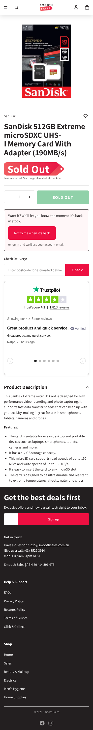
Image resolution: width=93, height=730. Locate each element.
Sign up (53, 519)
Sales (8, 663)
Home (8, 654)
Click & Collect (14, 626)
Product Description (25, 387)
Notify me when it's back (32, 233)
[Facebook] (42, 723)
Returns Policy (14, 609)
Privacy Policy (14, 601)
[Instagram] (51, 723)
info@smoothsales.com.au (49, 544)
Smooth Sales (51, 712)
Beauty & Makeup (16, 671)
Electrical (10, 680)
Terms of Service (16, 618)
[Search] (16, 7)
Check (77, 270)
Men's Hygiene (14, 688)
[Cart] (87, 7)
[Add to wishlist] (85, 116)
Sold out (63, 197)
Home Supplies (15, 697)
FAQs (7, 592)
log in (15, 244)
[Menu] (5, 7)
